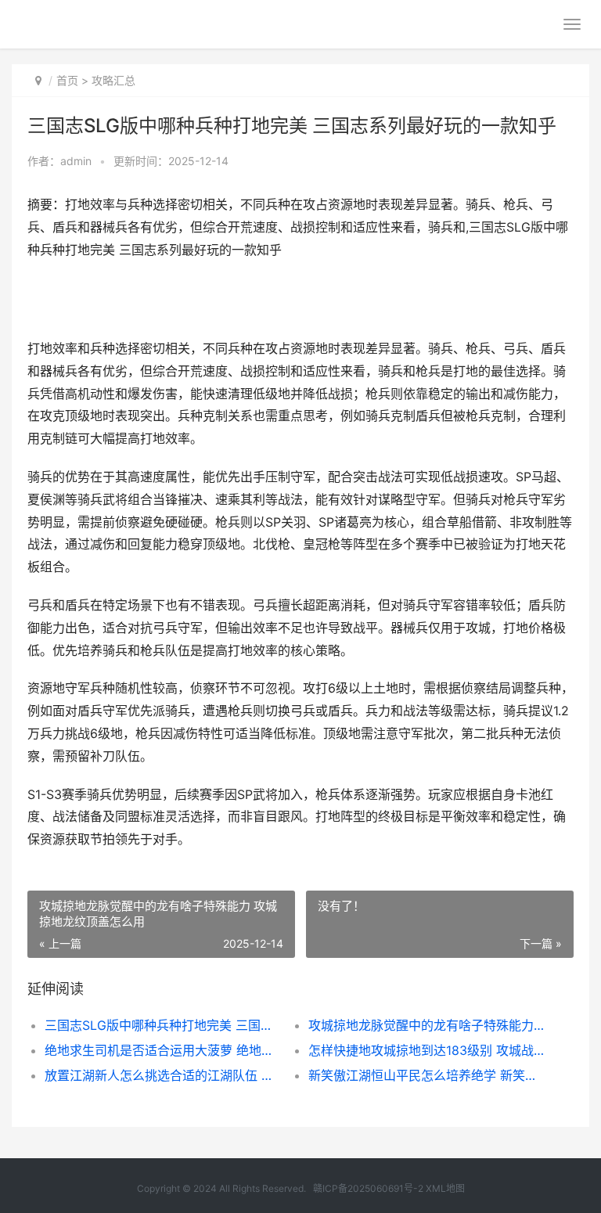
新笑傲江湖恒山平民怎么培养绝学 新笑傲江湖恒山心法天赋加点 (427, 1075)
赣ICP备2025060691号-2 (368, 1188)
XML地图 (445, 1188)
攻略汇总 (113, 80)
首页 (67, 80)
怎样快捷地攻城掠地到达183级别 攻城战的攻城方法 (427, 1050)
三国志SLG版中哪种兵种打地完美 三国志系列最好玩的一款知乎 (164, 1025)
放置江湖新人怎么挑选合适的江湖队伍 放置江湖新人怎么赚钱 (164, 1075)
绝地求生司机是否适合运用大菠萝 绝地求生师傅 (164, 1050)
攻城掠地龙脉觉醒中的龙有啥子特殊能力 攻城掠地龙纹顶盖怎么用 (427, 1025)
